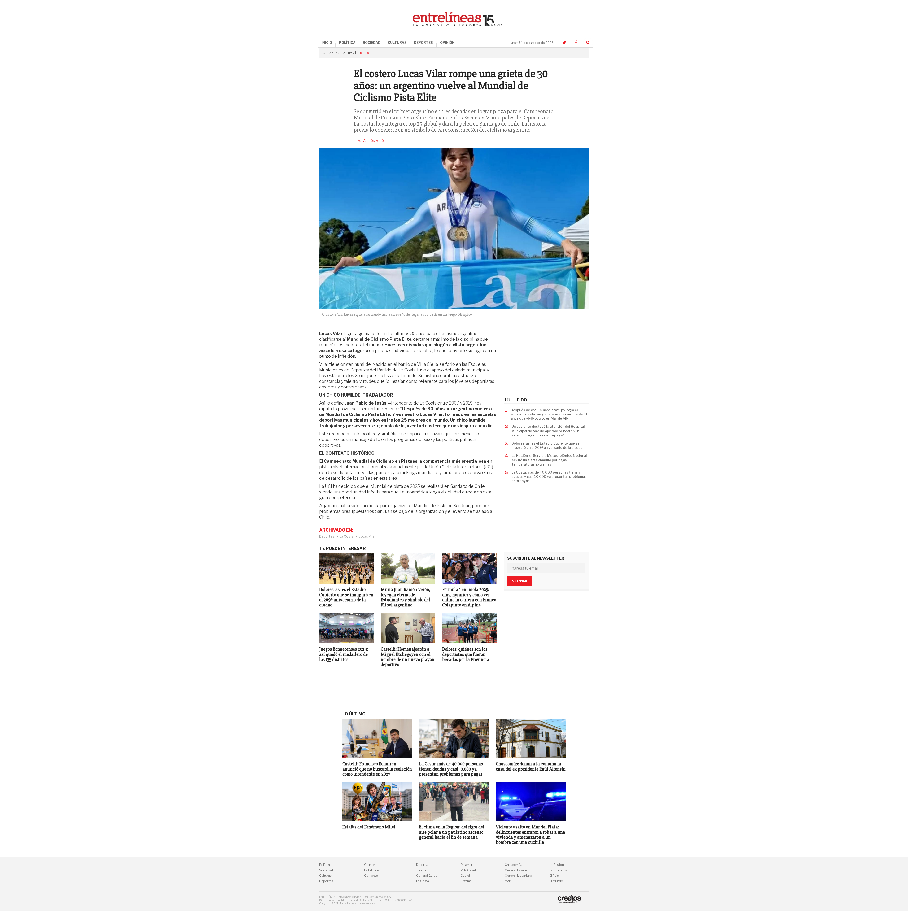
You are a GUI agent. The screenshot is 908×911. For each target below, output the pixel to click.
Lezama (466, 881)
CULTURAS (397, 42)
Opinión (370, 865)
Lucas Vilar (366, 536)
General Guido (426, 875)
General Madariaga (518, 875)
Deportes (363, 53)
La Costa (346, 536)
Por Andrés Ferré (370, 141)
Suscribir (520, 581)
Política (324, 865)
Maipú (509, 881)
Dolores (422, 865)
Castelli (466, 875)
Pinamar (466, 865)
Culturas (325, 875)
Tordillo (421, 870)
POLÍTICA (347, 42)
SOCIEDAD (372, 42)
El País (554, 875)
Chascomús (513, 865)
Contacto (371, 875)
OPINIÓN (447, 42)
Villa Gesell (468, 870)
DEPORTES (423, 42)
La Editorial (372, 870)
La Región (556, 865)
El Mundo (556, 881)
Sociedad (326, 870)
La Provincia (558, 870)
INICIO (327, 42)
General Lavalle (516, 870)
